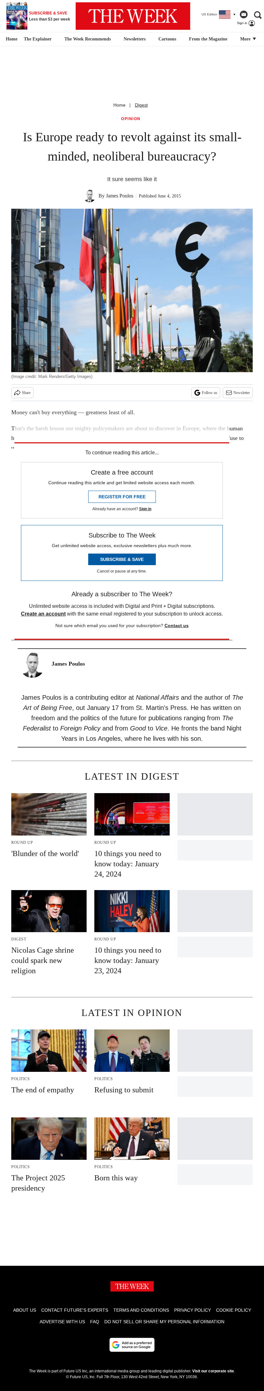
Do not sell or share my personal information (164, 1321)
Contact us (177, 625)
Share (26, 392)
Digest (141, 105)
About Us (24, 1310)
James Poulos (119, 195)
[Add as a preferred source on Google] (132, 1345)
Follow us (209, 392)
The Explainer (38, 39)
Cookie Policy (233, 1310)
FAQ (94, 1321)
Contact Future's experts (74, 1310)
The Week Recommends (87, 39)
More (246, 39)
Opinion (131, 119)
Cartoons (167, 39)
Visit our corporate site (213, 1371)
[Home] (10, 39)
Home (119, 105)
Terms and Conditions (141, 1310)
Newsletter (241, 392)
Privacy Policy (192, 1310)
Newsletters (135, 39)
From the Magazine (208, 39)
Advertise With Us (62, 1321)
